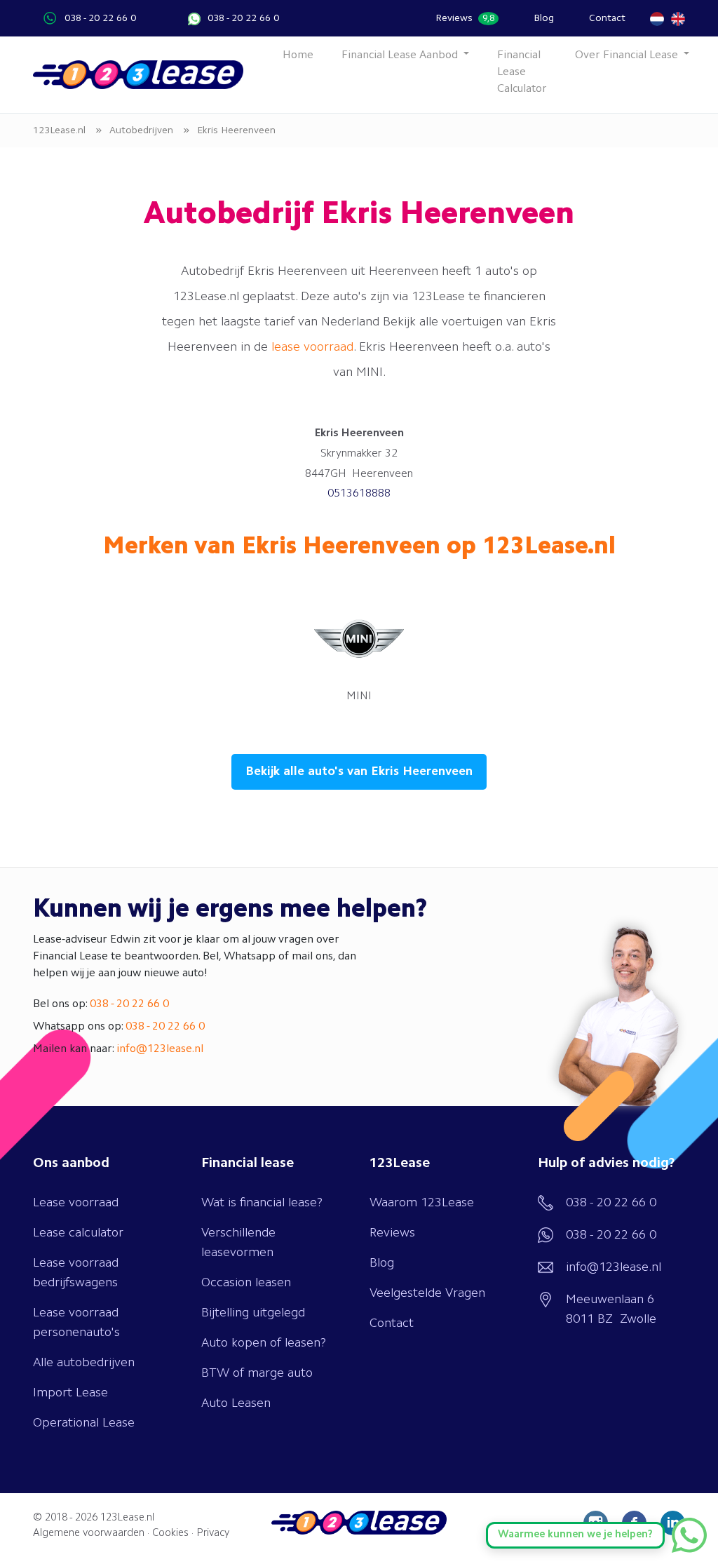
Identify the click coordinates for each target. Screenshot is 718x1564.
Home (298, 55)
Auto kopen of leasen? (263, 1343)
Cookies (170, 1533)
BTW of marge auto (257, 1373)
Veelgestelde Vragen (427, 1293)
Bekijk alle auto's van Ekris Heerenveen (359, 771)
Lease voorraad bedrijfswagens (75, 1273)
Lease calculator (78, 1233)
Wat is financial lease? (262, 1202)
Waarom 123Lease (422, 1202)
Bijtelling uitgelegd (253, 1313)
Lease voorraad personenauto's (76, 1323)
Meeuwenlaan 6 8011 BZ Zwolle (611, 1309)
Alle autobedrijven (84, 1362)
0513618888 (359, 493)
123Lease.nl (127, 1518)
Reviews (464, 18)
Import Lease (70, 1393)
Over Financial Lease (628, 55)
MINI (359, 696)
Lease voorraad (75, 1202)
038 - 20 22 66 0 (100, 18)
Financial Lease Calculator (522, 72)
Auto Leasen (236, 1403)
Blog (544, 18)
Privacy (212, 1533)
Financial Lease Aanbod (401, 55)
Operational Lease (84, 1423)
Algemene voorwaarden (88, 1533)
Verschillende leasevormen (238, 1243)
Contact (607, 18)
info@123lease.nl (159, 1049)
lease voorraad (312, 347)
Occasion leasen (246, 1282)
